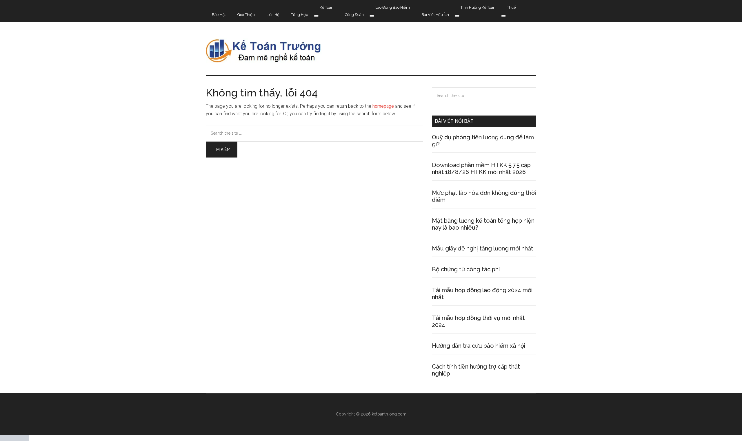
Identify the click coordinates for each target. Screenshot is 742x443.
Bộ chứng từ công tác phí (466, 269)
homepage (383, 106)
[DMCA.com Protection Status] (14, 439)
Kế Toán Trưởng (371, 51)
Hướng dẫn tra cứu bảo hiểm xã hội (478, 345)
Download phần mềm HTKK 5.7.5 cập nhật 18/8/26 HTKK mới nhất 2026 (481, 168)
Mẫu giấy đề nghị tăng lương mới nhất (482, 248)
